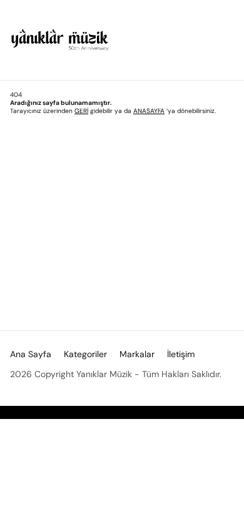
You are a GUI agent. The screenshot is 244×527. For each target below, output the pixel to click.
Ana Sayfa (30, 354)
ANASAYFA (149, 111)
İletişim (181, 354)
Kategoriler (85, 354)
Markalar (137, 354)
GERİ (81, 111)
